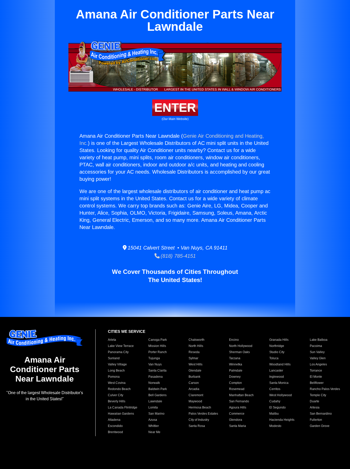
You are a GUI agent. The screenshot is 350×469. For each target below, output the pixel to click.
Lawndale (155, 401)
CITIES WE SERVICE (126, 331)
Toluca (274, 358)
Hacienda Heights (281, 420)
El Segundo (277, 407)
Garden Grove (320, 426)
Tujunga (154, 358)
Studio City (276, 352)
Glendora (235, 420)
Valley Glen (318, 358)
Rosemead (236, 389)
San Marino (156, 413)
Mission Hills (157, 346)
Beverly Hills (116, 401)
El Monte (316, 376)
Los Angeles (318, 364)
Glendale (195, 370)
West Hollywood (280, 395)
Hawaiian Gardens (121, 413)
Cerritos (274, 389)
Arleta (112, 340)
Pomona (114, 376)
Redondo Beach (119, 389)
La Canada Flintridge (122, 407)
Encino (234, 340)
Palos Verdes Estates (203, 413)
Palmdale (235, 370)
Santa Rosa (197, 426)
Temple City (318, 395)
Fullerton (316, 420)
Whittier (153, 426)
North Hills (196, 346)
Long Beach (116, 370)
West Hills (195, 364)
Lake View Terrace (121, 346)
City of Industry (199, 420)
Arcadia (194, 389)
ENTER (175, 107)
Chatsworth (196, 340)
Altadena (114, 420)
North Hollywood (240, 346)
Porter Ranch (157, 352)
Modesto (275, 426)
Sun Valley (317, 352)
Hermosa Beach (200, 407)
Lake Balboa (318, 340)
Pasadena (155, 376)
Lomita (153, 407)
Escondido (115, 426)
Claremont (196, 395)
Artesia (315, 407)
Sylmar (193, 358)
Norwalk (154, 383)
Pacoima (316, 346)
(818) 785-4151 (178, 256)
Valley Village (117, 364)
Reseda (194, 352)
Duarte (314, 401)
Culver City (115, 395)
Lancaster (276, 370)
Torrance (316, 370)
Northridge (276, 346)
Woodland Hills (280, 364)
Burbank (194, 376)
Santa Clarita (157, 370)
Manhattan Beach (241, 395)
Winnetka (235, 364)
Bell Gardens (157, 395)
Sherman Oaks (239, 352)
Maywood (195, 401)
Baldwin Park (157, 389)
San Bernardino (321, 413)
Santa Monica (279, 383)
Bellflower (317, 383)
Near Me (154, 432)
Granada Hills (279, 340)
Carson (194, 383)
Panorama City (118, 352)
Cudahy (274, 401)
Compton (235, 383)
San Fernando (239, 401)
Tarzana (234, 358)
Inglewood (276, 376)
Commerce (236, 413)
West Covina (117, 383)
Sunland (114, 358)
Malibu (274, 413)
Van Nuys (155, 364)
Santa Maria (237, 426)
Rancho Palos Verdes (325, 389)
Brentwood (115, 432)
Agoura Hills (237, 407)
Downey (235, 376)
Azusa (152, 420)
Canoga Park (157, 340)
